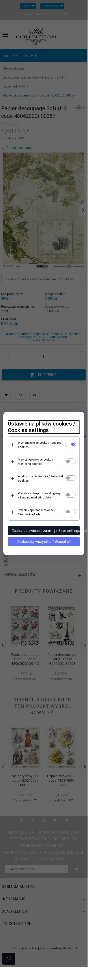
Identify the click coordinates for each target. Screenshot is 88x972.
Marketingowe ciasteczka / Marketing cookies (35, 461)
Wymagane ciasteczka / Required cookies (40, 445)
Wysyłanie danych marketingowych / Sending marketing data (41, 495)
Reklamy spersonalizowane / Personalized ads (36, 512)
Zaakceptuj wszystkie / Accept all (43, 542)
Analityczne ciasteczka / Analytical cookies (40, 478)
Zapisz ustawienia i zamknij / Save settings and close (46, 531)
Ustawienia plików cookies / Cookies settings (41, 427)
